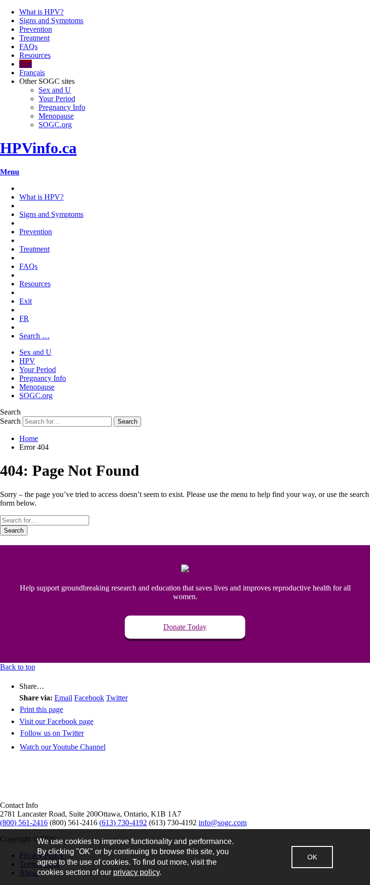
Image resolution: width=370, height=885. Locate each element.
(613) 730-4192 (123, 822)
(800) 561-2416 (24, 822)
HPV (27, 361)
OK (312, 857)
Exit (25, 64)
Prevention (35, 29)
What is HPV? (41, 12)
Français (32, 72)
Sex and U (55, 90)
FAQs (28, 46)
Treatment (34, 38)
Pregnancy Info (62, 107)
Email (63, 698)
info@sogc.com (222, 822)
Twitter (117, 698)
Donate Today (185, 627)
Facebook (89, 698)
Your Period (57, 98)
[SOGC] (52, 796)
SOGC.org (55, 125)
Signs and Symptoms (51, 20)
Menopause (56, 116)
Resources (35, 55)
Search (10, 421)
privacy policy (136, 872)
